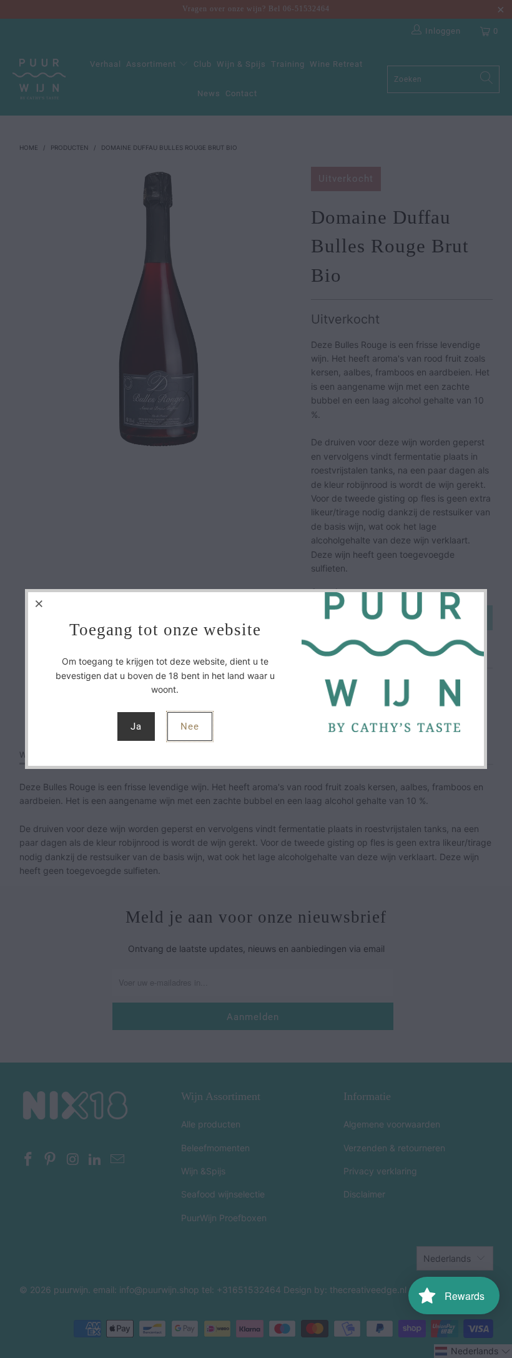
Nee (189, 726)
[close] (39, 603)
